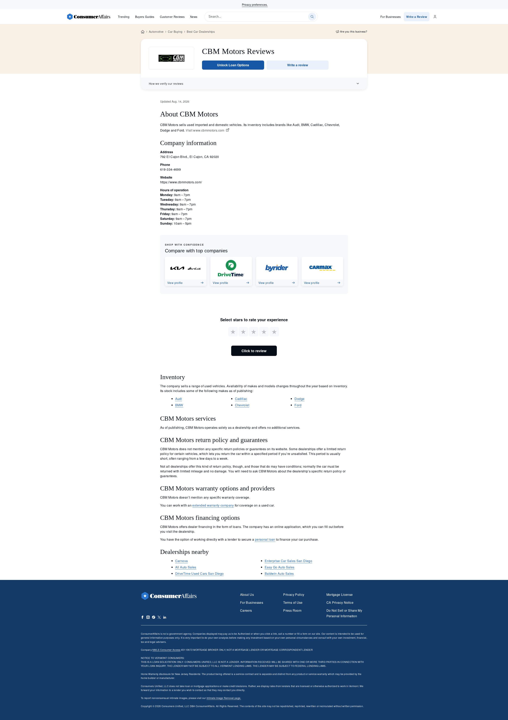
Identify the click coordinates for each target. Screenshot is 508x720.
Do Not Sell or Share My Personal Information (344, 613)
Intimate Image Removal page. (224, 698)
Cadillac (241, 398)
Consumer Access (166, 649)
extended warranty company (213, 505)
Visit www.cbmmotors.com (205, 130)
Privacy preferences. (255, 5)
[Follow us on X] (159, 617)
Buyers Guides (144, 17)
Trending (124, 17)
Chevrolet (242, 405)
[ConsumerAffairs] (88, 16)
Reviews (172, 17)
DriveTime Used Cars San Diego (199, 573)
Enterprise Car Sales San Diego (288, 561)
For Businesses (390, 17)
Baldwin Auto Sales (279, 573)
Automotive (156, 32)
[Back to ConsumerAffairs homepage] (142, 32)
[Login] (435, 16)
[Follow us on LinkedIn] (164, 617)
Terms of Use (292, 602)
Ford (297, 405)
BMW (179, 405)
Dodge (299, 398)
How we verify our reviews (166, 84)
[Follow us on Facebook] (142, 617)
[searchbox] (261, 17)
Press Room (292, 610)
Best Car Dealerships (201, 32)
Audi (178, 398)
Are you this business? (353, 31)
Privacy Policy (293, 594)
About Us (247, 594)
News (193, 17)
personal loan (265, 539)
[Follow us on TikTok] (153, 617)
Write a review (297, 65)
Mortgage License (339, 594)
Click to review (254, 350)
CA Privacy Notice (339, 602)
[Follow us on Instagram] (148, 617)
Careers (246, 610)
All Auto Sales (185, 567)
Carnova (181, 561)
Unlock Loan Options (233, 65)
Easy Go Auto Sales (279, 567)
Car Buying (175, 32)
